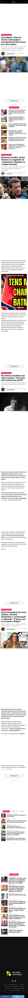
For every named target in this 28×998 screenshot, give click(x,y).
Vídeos (22, 986)
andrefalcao (9, 173)
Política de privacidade (18, 988)
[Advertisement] (14, 19)
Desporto (8, 986)
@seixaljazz (23, 498)
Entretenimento (13, 984)
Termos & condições (14, 990)
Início (5, 984)
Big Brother (15, 986)
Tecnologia (8, 988)
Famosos (21, 984)
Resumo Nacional (10, 53)
